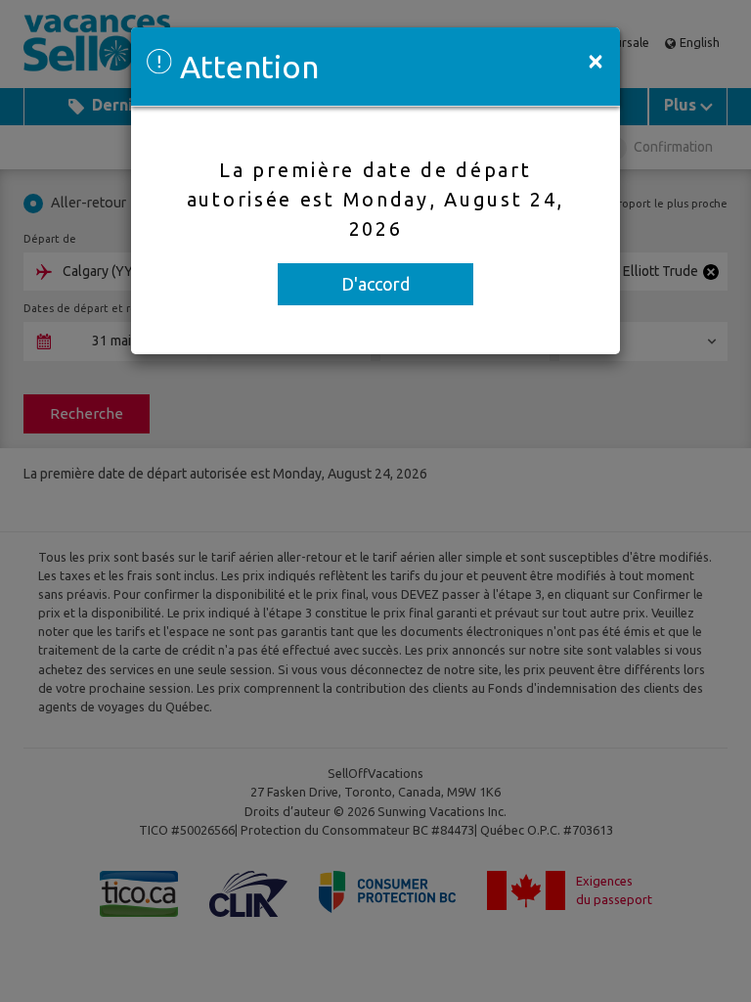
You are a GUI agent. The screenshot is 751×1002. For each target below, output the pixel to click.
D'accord (375, 284)
